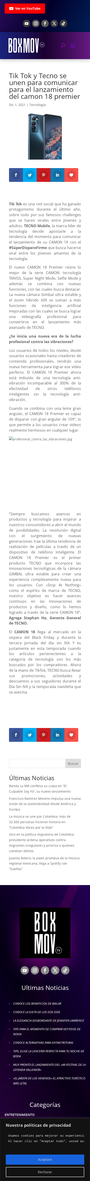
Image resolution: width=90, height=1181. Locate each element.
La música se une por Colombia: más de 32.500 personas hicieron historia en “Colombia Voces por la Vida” (40, 822)
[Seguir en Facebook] (45, 23)
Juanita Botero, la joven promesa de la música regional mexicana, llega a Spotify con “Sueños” (44, 863)
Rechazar (45, 1172)
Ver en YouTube (27, 8)
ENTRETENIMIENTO (20, 1114)
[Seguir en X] (54, 23)
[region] (45, 1149)
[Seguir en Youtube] (26, 23)
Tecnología (37, 105)
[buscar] (63, 45)
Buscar (73, 763)
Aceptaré (45, 1159)
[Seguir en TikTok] (63, 23)
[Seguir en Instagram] (35, 23)
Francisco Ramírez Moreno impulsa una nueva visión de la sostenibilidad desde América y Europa (45, 804)
